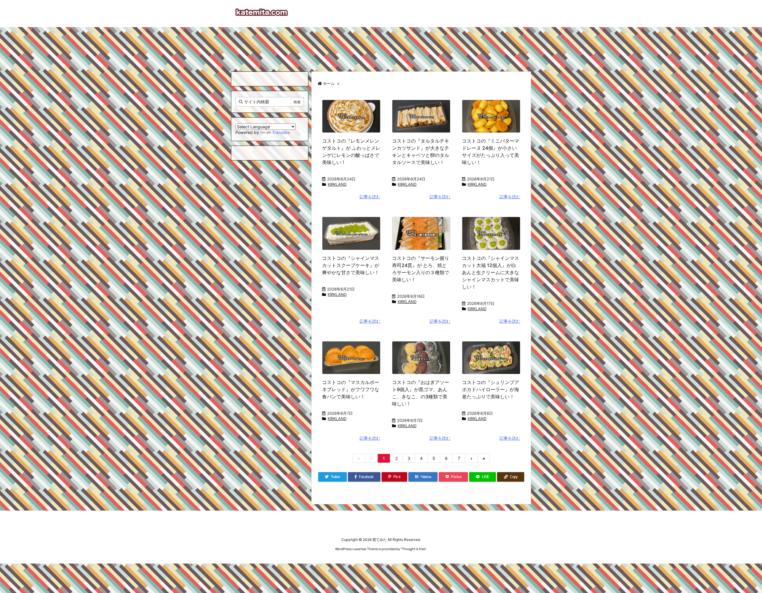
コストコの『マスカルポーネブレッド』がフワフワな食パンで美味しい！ (350, 389)
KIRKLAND (337, 184)
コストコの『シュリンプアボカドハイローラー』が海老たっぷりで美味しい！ (490, 389)
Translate (281, 132)
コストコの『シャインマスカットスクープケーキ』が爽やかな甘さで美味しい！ (350, 265)
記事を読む (370, 196)
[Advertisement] (381, 46)
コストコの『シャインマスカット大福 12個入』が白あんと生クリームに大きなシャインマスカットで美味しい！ (490, 272)
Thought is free (413, 549)
